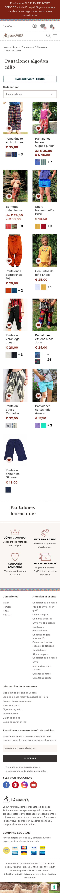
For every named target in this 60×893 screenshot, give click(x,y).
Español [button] (8, 26)
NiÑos (6, 611)
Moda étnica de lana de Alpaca (20, 692)
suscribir (30, 758)
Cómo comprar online (14, 722)
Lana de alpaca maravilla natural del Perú (25, 697)
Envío (35, 661)
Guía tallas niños (41, 673)
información (25, 767)
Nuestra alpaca (11, 705)
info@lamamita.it (13, 874)
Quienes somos (11, 717)
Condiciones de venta (44, 602)
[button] (42, 26)
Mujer (6, 602)
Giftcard (7, 615)
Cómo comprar (40, 614)
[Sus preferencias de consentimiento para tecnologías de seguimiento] (54, 887)
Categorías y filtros (30, 79)
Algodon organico (12, 709)
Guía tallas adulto (42, 678)
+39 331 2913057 (31, 870)
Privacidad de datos (35, 874)
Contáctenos (39, 650)
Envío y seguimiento (43, 622)
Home (5, 47)
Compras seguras (42, 618)
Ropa (15, 47)
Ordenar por (11, 87)
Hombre (7, 606)
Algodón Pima (10, 713)
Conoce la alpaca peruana (17, 701)
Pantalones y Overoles (34, 47)
